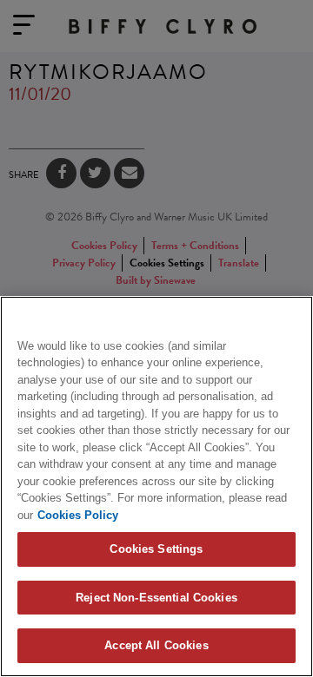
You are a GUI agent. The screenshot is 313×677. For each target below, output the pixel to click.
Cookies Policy (77, 515)
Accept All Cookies (156, 645)
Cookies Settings (156, 548)
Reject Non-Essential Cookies (156, 597)
